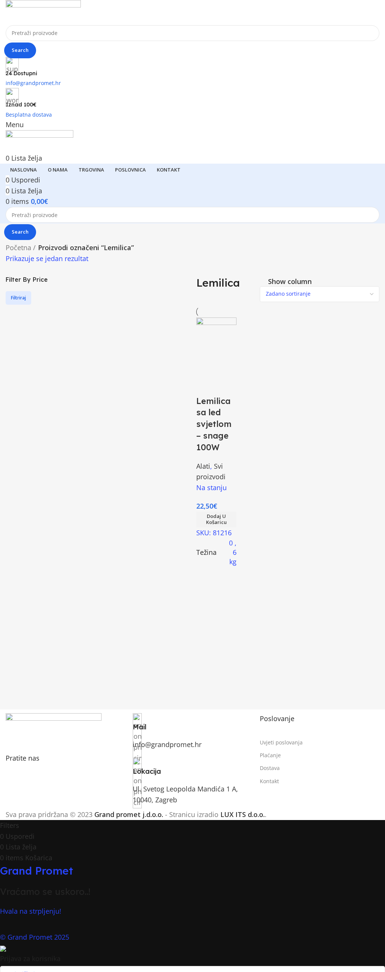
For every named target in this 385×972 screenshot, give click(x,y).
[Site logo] (43, 11)
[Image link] (54, 728)
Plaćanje (270, 755)
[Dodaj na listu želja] (205, 386)
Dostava (270, 768)
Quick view (226, 367)
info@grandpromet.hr (167, 744)
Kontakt (269, 781)
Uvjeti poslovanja (281, 742)
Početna (18, 247)
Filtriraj (18, 298)
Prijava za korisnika (30, 958)
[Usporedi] (205, 367)
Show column (290, 281)
